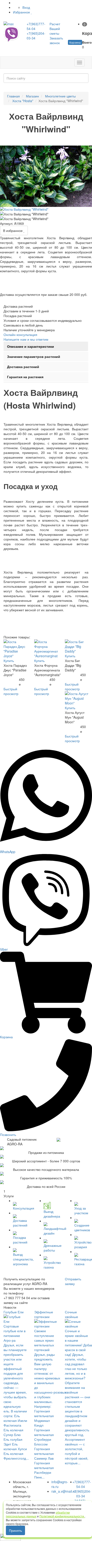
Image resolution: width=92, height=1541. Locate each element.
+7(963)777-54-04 (81, 1484)
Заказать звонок (56, 40)
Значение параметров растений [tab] (33, 356)
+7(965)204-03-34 (81, 1493)
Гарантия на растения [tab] (25, 376)
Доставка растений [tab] (23, 366)
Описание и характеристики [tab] (30, 346)
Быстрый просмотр (11, 691)
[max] (12, 23)
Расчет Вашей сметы (55, 28)
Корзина (75, 42)
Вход (26, 7)
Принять (15, 1530)
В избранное (13, 230)
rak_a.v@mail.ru (63, 1491)
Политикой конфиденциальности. (62, 1516)
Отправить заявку (73, 1281)
